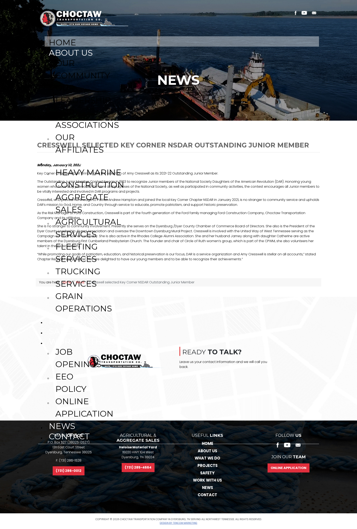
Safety (207, 473)
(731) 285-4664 (138, 467)
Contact (207, 494)
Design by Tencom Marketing (178, 523)
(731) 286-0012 (68, 470)
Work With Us (207, 480)
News (207, 487)
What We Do (207, 458)
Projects (208, 465)
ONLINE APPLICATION (288, 467)
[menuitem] (182, 41)
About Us (207, 451)
